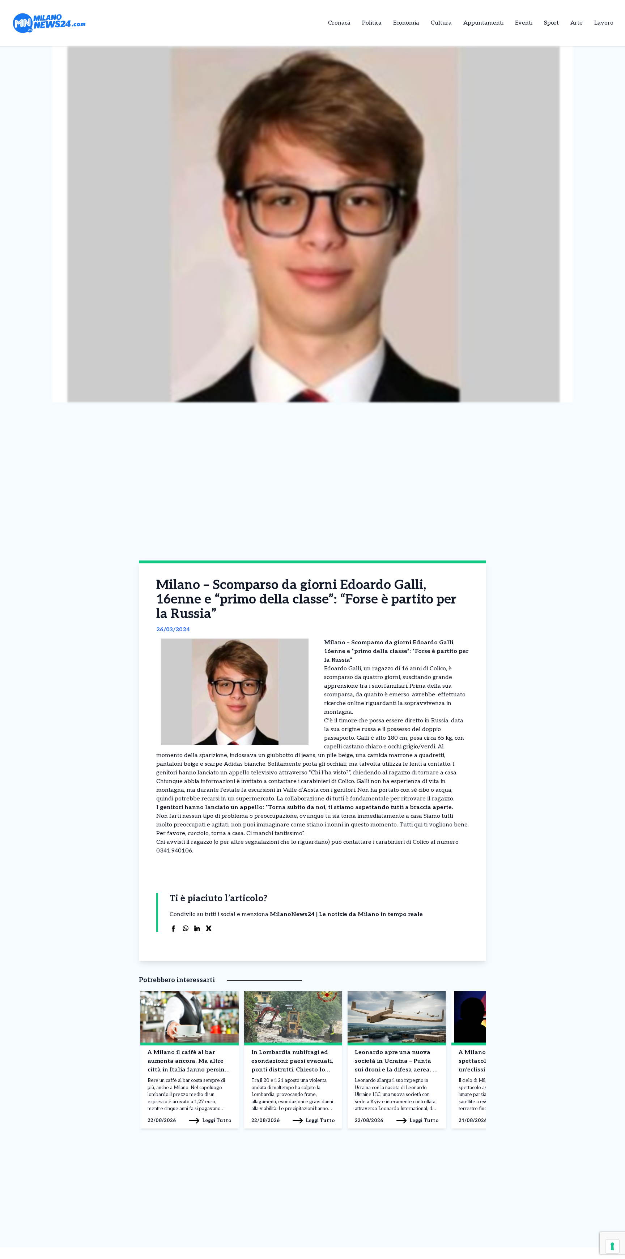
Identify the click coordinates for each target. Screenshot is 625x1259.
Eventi (523, 23)
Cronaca (339, 23)
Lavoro (603, 23)
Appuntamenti (483, 23)
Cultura (441, 23)
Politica (372, 23)
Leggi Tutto (216, 1120)
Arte (576, 23)
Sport (551, 23)
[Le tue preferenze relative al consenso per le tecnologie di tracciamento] (612, 1246)
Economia (406, 23)
